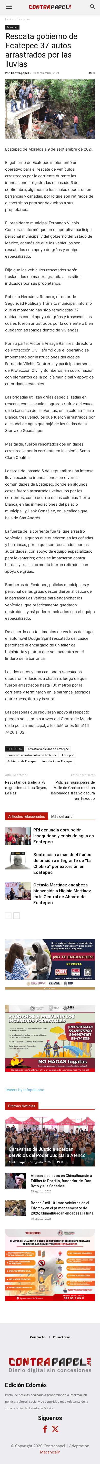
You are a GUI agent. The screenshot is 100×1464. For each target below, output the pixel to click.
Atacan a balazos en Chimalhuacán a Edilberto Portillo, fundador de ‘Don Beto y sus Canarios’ (61, 1181)
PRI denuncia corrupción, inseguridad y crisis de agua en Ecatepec (63, 835)
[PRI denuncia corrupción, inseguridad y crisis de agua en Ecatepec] (18, 836)
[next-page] (16, 915)
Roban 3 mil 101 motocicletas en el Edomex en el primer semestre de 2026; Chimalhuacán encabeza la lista (62, 1208)
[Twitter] (55, 1429)
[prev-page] (8, 915)
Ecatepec (24, 19)
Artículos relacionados (26, 816)
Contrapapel (20, 73)
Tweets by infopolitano (24, 1089)
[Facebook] (45, 1429)
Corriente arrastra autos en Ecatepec (31, 755)
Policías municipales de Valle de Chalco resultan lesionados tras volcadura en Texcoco (73, 790)
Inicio (9, 19)
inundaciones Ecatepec (57, 761)
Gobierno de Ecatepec (22, 761)
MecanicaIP (50, 1451)
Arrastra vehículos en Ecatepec (48, 749)
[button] (9, 7)
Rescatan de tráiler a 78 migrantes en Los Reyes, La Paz (26, 787)
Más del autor (62, 816)
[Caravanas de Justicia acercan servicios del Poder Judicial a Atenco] (50, 1141)
